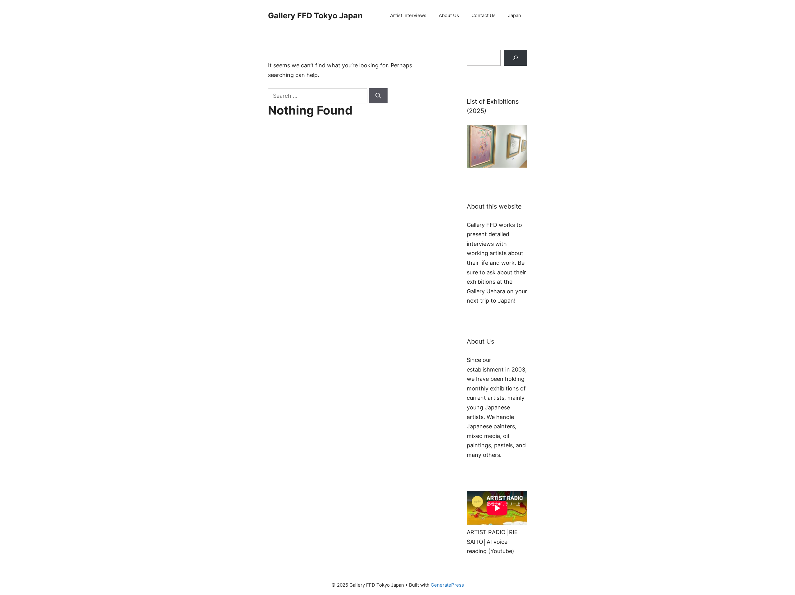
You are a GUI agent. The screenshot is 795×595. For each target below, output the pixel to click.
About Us (449, 15)
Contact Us (483, 15)
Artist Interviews (408, 15)
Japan (514, 15)
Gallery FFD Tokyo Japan (315, 15)
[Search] (378, 95)
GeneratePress (447, 585)
